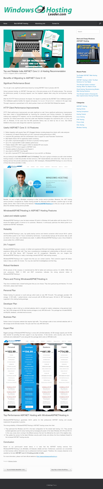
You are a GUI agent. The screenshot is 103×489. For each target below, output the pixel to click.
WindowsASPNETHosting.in (44, 204)
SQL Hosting (80, 125)
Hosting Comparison (82, 111)
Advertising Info (40, 23)
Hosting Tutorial (81, 114)
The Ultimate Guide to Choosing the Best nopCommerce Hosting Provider (87, 95)
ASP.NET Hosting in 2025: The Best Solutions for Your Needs (87, 81)
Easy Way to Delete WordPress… (61, 469)
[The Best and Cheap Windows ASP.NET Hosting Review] (38, 10)
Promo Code (80, 122)
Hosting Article (81, 109)
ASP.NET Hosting (82, 106)
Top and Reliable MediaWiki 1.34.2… (15, 469)
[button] (100, 23)
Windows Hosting (12, 461)
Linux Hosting (81, 117)
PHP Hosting (80, 119)
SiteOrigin (50, 485)
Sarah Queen (23, 73)
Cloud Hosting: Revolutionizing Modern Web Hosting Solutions (88, 90)
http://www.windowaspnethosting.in (47, 456)
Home (5, 23)
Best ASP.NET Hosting (21, 23)
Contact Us (55, 23)
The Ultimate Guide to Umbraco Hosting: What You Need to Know (86, 86)
